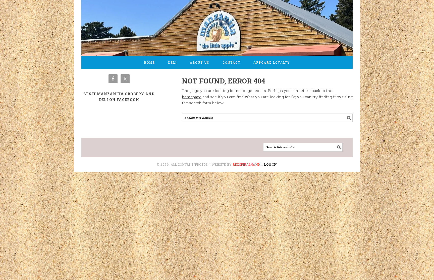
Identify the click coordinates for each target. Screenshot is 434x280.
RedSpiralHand (246, 164)
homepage (191, 96)
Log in (270, 164)
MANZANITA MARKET (217, 25)
